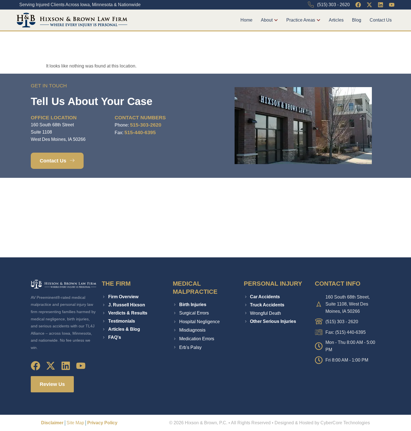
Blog (356, 20)
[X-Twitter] (369, 5)
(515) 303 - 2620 (333, 4)
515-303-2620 (145, 125)
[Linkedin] (380, 5)
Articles (336, 20)
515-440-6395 (140, 132)
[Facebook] (358, 5)
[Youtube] (392, 5)
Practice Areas (300, 20)
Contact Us (381, 20)
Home (246, 20)
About (267, 20)
